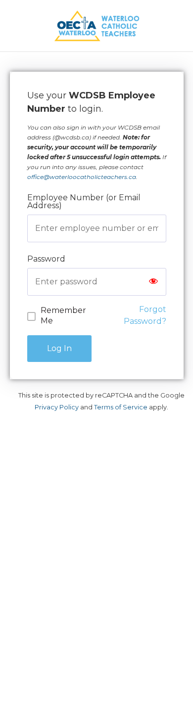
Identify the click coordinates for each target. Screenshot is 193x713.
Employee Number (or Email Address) (84, 201)
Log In (59, 348)
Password (46, 259)
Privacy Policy (57, 407)
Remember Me (63, 315)
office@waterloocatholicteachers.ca (81, 176)
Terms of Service (120, 407)
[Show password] (153, 282)
